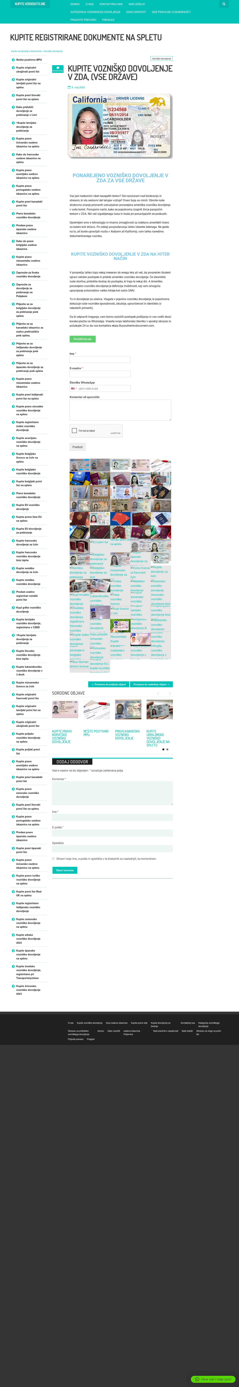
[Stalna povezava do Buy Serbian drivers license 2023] (65, 713)
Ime (73, 354)
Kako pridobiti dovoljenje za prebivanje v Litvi (26, 111)
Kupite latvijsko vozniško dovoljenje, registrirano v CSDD (28, 623)
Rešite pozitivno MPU (29, 59)
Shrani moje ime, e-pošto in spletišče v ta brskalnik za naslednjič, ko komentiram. (107, 859)
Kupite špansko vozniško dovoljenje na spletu (28, 954)
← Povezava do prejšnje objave (109, 684)
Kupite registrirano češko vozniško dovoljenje (27, 426)
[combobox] (74, 388)
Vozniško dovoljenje (53, 50)
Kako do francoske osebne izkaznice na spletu (28, 158)
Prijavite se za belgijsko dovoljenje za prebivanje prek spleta (28, 309)
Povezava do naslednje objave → (151, 684)
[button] (213, 1379)
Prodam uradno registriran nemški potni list (27, 595)
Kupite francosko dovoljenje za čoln (27, 542)
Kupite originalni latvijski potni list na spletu (28, 83)
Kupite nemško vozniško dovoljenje (28, 581)
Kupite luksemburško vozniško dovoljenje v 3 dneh (29, 670)
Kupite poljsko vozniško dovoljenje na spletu (28, 737)
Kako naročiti (136, 12)
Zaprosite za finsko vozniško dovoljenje (28, 274)
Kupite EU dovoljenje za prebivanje (28, 530)
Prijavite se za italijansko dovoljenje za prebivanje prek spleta (29, 349)
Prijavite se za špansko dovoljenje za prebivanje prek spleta (29, 367)
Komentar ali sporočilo (85, 397)
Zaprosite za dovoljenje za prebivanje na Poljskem (24, 290)
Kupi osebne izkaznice (117, 1022)
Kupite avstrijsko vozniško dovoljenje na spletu (28, 442)
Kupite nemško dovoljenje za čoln (27, 570)
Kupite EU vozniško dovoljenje (28, 506)
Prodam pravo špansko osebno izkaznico (26, 229)
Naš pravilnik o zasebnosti (171, 12)
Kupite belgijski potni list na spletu (29, 483)
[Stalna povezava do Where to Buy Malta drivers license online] (128, 713)
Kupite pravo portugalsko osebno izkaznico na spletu (28, 189)
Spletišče (58, 843)
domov (75, 4)
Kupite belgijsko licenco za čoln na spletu (27, 457)
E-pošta (58, 827)
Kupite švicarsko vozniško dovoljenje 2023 (28, 990)
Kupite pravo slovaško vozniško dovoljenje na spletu (29, 410)
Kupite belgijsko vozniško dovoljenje (28, 471)
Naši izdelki (137, 4)
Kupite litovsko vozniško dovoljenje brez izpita (28, 654)
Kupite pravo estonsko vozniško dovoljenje (156, 736)
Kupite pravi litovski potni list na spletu (28, 97)
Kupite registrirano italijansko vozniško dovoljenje (28, 907)
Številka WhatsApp (82, 382)
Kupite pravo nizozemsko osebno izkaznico (28, 260)
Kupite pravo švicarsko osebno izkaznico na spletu (27, 142)
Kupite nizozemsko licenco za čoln (27, 684)
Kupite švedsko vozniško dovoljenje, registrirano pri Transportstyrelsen (28, 972)
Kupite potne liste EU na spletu (29, 518)
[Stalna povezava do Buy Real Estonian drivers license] (160, 713)
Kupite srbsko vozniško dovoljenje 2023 (65, 734)
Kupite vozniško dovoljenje (90, 1022)
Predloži (77, 447)
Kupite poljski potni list (28, 751)
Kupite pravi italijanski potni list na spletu (29, 396)
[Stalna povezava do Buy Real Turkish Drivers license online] (97, 713)
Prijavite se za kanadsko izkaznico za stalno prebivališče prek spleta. (29, 329)
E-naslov (76, 368)
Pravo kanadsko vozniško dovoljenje (28, 215)
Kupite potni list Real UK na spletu (28, 893)
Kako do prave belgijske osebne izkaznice (26, 245)
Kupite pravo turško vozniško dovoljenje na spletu (96, 736)
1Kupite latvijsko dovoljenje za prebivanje (26, 126)
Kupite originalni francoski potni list (27, 696)
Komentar (59, 779)
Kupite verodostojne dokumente (26, 50)
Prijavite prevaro (83, 19)
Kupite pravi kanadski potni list (29, 203)
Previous (159, 693)
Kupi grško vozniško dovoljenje (28, 609)
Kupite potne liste (139, 1022)
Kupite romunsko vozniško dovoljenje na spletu (28, 923)
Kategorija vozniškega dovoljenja (95, 12)
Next (168, 693)
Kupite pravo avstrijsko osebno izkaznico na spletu (27, 174)
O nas (90, 4)
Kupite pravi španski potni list (28, 850)
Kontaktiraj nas (111, 4)
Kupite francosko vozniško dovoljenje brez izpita (28, 556)
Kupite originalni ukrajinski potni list (27, 69)
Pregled (108, 19)
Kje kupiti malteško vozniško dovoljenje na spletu (126, 738)
